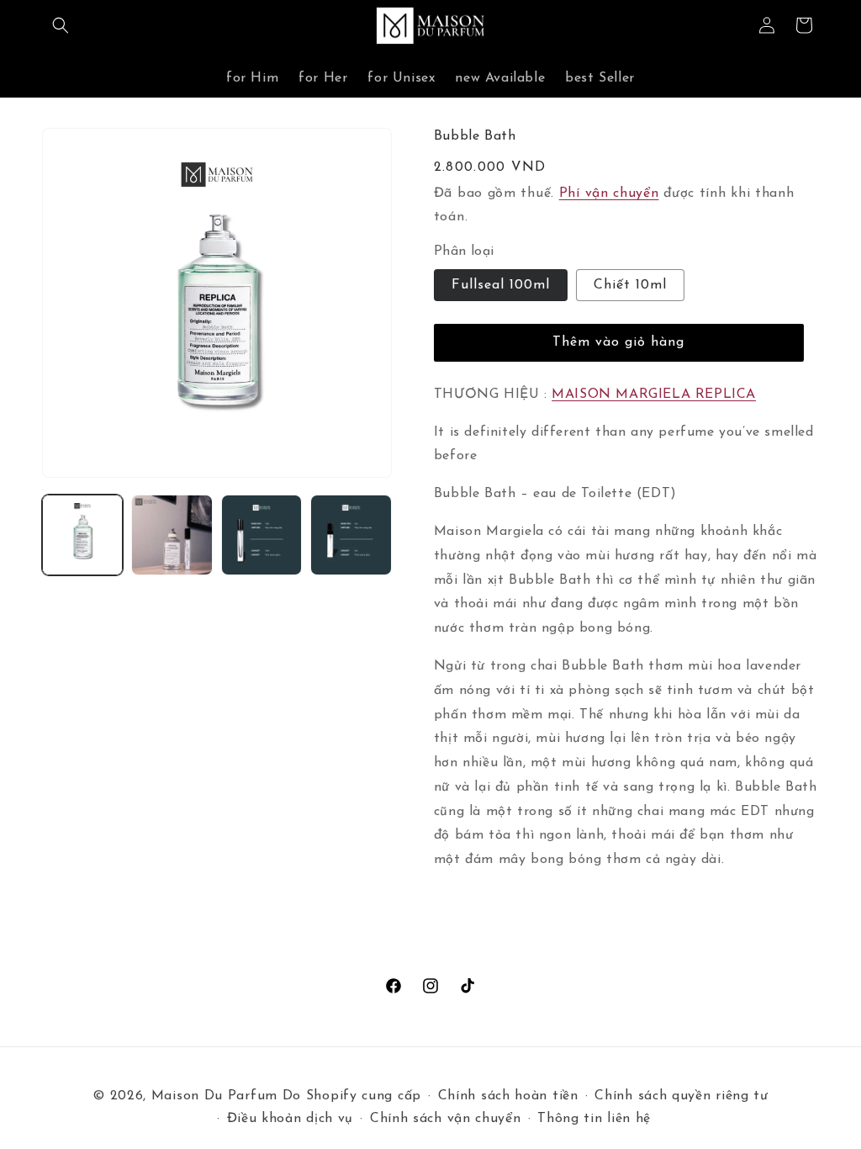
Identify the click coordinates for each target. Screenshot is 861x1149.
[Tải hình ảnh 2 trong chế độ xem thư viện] (171, 535)
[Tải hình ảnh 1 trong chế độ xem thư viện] (82, 535)
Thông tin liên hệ (594, 1118)
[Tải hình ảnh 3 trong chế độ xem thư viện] (261, 535)
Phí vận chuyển (609, 193)
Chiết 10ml (630, 285)
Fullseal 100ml (501, 285)
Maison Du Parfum (214, 1096)
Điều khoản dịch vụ (290, 1118)
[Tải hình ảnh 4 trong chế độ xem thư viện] (350, 535)
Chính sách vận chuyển (445, 1118)
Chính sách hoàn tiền (508, 1096)
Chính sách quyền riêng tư (681, 1096)
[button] (60, 25)
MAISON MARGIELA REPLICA (654, 394)
